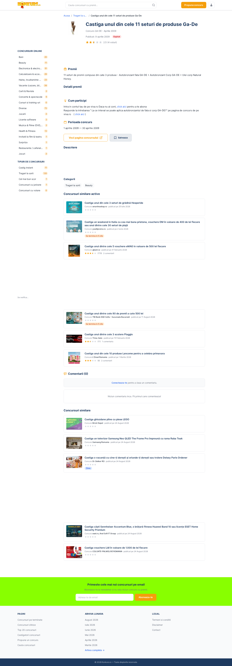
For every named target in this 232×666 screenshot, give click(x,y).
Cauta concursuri (26, 645)
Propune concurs (193, 5)
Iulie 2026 (90, 624)
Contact (156, 630)
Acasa (67, 15)
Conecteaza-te (119, 382)
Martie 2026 (91, 645)
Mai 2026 (90, 635)
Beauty (88, 185)
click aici (121, 106)
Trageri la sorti (80, 15)
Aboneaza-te (146, 597)
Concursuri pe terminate (30, 619)
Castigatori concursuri (29, 635)
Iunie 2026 (90, 630)
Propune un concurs (28, 640)
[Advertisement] (33, 30)
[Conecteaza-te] (211, 5)
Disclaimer (157, 624)
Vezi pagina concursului (83, 137)
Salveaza (123, 137)
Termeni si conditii (161, 619)
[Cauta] (153, 5)
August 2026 (91, 619)
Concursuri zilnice (27, 624)
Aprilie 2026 (91, 640)
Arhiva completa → (94, 650)
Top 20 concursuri (27, 630)
